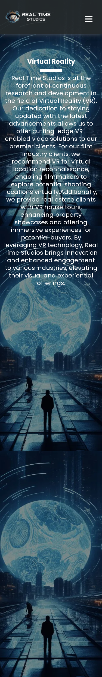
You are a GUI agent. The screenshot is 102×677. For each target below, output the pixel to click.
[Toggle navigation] (91, 20)
